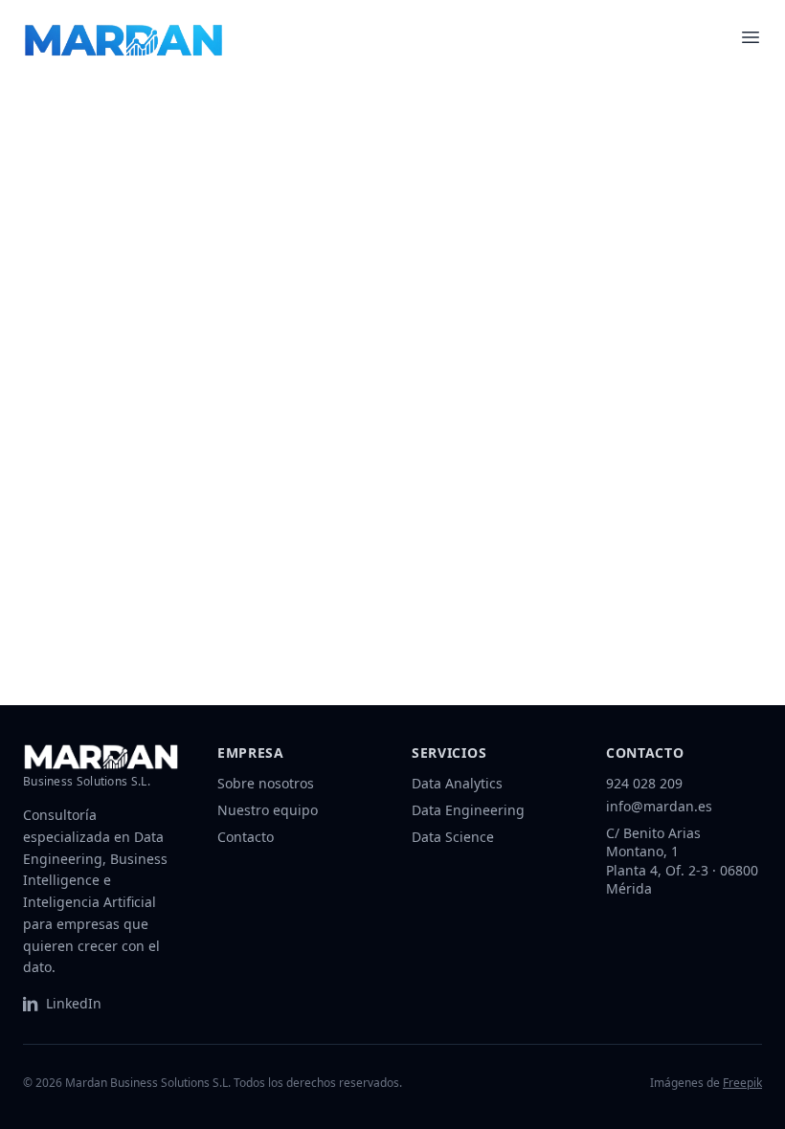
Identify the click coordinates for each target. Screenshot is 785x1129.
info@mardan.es (659, 806)
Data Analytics (457, 783)
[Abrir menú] (750, 37)
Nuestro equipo (267, 810)
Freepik (742, 1082)
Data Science (453, 837)
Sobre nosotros (265, 783)
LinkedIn (73, 1003)
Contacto (245, 837)
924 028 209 (644, 783)
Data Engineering (468, 810)
